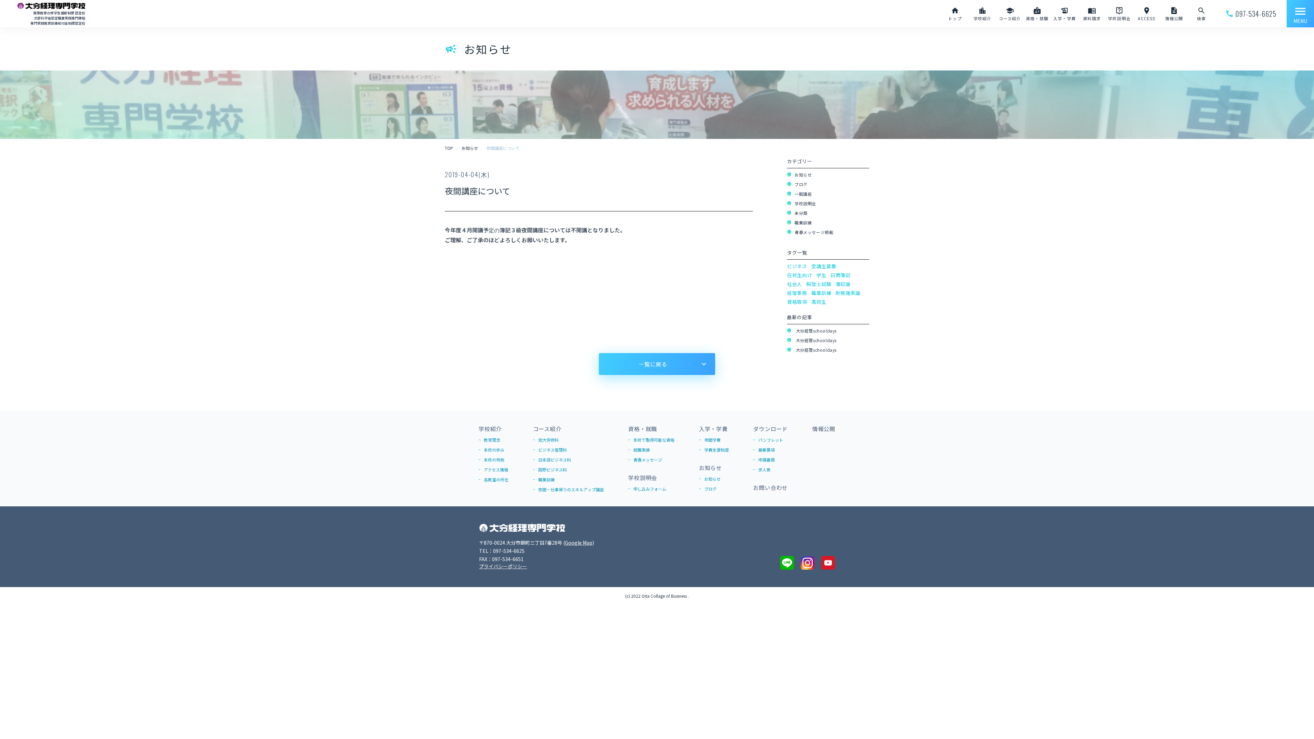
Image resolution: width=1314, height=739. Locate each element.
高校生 (818, 301)
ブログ (801, 184)
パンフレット (770, 440)
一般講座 (803, 194)
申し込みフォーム (649, 489)
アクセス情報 (496, 469)
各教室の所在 (496, 479)
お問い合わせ (770, 487)
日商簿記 (840, 275)
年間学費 (712, 440)
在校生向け (799, 275)
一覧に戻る (653, 364)
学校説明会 (805, 203)
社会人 (794, 284)
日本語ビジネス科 (554, 460)
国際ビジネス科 (552, 469)
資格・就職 (642, 429)
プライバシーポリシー (503, 566)
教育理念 (492, 440)
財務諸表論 (848, 292)
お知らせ (803, 175)
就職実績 (641, 450)
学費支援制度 (716, 450)
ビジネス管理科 (552, 450)
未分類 (801, 213)
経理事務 (797, 292)
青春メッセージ (647, 460)
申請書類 (766, 460)
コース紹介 (547, 429)
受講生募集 (824, 266)
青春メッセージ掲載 (814, 232)
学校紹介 (490, 429)
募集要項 (766, 450)
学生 (821, 275)
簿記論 (843, 284)
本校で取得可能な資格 (653, 440)
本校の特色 (494, 460)
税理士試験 (819, 284)
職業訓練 (803, 222)
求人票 (764, 469)
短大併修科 (548, 440)
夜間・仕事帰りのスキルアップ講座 (571, 489)
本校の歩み (494, 450)
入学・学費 (713, 429)
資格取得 (797, 301)
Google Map (578, 542)
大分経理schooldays (816, 331)
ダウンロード (770, 429)
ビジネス (797, 266)
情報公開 (823, 429)
